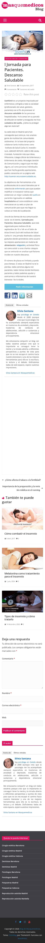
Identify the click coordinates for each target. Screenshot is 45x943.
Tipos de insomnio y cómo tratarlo (19, 618)
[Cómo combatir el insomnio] (22, 509)
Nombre (7, 693)
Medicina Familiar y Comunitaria (16, 59)
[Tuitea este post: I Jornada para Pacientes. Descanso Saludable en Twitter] (22, 296)
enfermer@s (20, 188)
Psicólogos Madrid (10, 877)
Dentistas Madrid (9, 867)
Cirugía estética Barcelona (13, 845)
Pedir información (24, 286)
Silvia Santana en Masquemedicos (20, 373)
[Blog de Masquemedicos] (22, 1)
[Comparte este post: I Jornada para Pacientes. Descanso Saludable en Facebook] (7, 296)
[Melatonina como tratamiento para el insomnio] (22, 549)
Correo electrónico (11, 705)
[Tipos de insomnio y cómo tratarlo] (22, 592)
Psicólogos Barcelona (11, 872)
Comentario (8, 658)
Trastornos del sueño (27, 89)
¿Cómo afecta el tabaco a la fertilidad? (23, 480)
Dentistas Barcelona (10, 861)
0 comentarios (11, 89)
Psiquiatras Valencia (10, 888)
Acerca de (9, 305)
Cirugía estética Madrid (12, 851)
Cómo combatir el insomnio (20, 533)
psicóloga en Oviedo (30, 314)
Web (4, 717)
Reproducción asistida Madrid (15, 893)
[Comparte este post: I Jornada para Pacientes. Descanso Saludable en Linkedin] (15, 296)
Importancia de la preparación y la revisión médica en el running (21, 488)
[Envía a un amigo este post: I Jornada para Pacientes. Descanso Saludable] (29, 296)
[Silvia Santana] (11, 312)
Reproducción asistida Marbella (15, 898)
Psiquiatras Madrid (10, 882)
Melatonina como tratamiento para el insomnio (22, 575)
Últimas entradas (22, 305)
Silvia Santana (11, 85)
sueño (35, 195)
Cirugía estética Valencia (12, 856)
